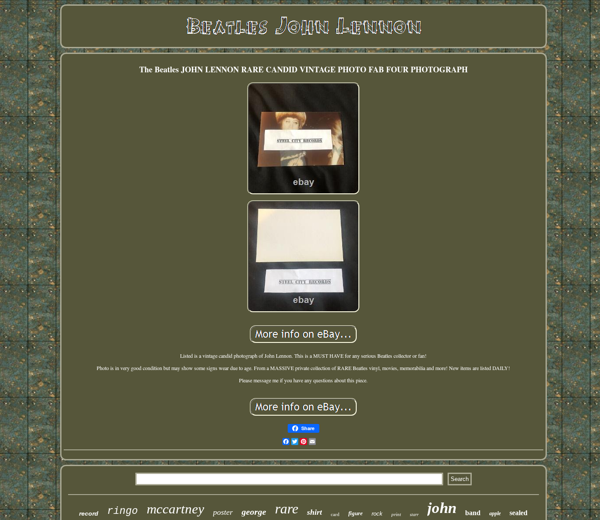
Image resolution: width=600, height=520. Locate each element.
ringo (122, 511)
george (254, 511)
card (335, 514)
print (396, 514)
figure (355, 513)
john (441, 507)
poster (223, 512)
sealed (519, 512)
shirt (314, 512)
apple (495, 513)
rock (377, 513)
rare (286, 508)
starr (414, 514)
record (88, 513)
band (473, 512)
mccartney (175, 508)
